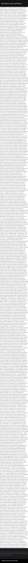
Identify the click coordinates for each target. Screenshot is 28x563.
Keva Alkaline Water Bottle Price (19, 552)
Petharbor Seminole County (6, 555)
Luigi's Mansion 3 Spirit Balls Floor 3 (8, 553)
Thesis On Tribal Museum (6, 552)
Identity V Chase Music (22, 553)
